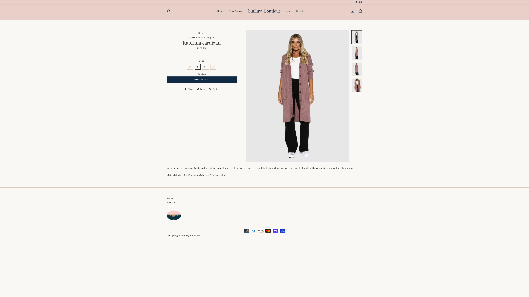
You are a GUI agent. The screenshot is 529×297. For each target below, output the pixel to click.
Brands (300, 10)
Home (220, 10)
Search (170, 198)
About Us (171, 202)
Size (201, 61)
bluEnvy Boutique (264, 11)
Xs (190, 66)
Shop (288, 10)
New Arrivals (236, 10)
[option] (297, 96)
